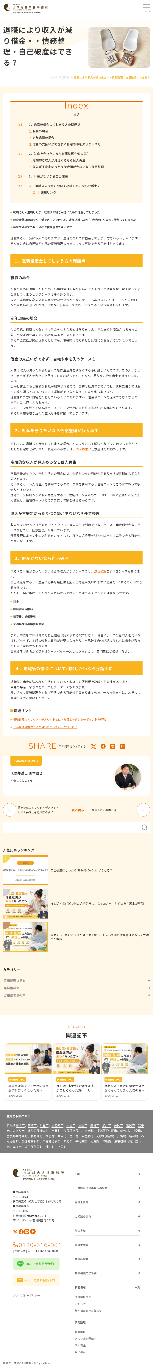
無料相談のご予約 (85, 1273)
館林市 (94, 1125)
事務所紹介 (81, 1259)
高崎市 (20, 1125)
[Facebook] (103, 746)
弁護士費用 (81, 1202)
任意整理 (80, 1332)
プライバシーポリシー (26, 1295)
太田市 (70, 1125)
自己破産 (100, 571)
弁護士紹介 (81, 1245)
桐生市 (44, 1125)
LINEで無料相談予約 (39, 1263)
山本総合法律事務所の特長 (91, 1188)
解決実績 (80, 1230)
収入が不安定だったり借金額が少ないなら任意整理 (68, 167)
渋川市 (106, 1125)
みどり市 (19, 1130)
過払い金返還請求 (85, 1338)
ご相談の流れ (83, 1216)
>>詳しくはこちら (21, 780)
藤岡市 (118, 1125)
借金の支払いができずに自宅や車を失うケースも (67, 144)
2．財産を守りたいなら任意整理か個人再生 (59, 154)
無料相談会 (11, 988)
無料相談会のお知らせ (88, 1310)
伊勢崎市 (57, 1125)
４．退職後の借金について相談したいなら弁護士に (64, 186)
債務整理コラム (14, 980)
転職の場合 (40, 131)
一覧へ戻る (76, 810)
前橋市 (32, 1125)
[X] (93, 746)
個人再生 (82, 449)
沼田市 (82, 1125)
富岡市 (130, 1125)
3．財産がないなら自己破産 (48, 176)
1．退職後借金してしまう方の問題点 (54, 124)
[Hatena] (122, 746)
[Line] (112, 746)
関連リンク (48, 192)
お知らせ (80, 1304)
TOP (51, 77)
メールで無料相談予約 (39, 1280)
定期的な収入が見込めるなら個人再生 (59, 160)
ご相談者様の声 (14, 995)
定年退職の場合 (43, 137)
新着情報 (64, 77)
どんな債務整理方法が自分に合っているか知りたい (45, 727)
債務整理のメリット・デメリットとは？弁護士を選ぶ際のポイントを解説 (59, 719)
